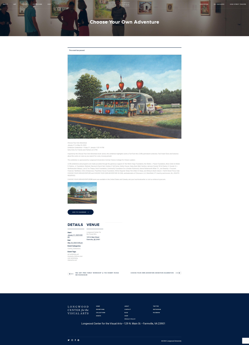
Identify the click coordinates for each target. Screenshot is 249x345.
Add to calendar (79, 212)
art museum (73, 255)
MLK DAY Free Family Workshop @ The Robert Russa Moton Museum (97, 274)
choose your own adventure (75, 257)
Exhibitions (76, 248)
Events (70, 248)
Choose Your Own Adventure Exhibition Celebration (152, 273)
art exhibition (72, 254)
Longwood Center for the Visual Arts (94, 233)
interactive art (72, 260)
